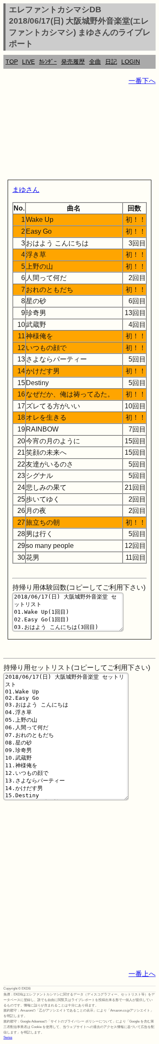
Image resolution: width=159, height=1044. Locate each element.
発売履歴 (73, 61)
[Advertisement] (79, 134)
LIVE (28, 61)
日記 (111, 61)
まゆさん (25, 189)
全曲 (95, 61)
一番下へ (142, 80)
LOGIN (130, 61)
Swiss (7, 1037)
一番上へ (142, 973)
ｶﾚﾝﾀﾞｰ (48, 61)
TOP (12, 61)
